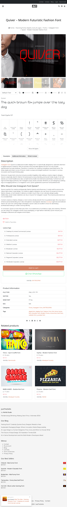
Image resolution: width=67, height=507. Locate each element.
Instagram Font (54, 28)
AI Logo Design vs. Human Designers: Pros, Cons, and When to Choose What (25, 430)
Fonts (45, 28)
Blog (52, 2)
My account (62, 2)
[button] (63, 56)
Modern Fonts (45, 313)
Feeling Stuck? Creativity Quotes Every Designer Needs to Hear (21, 424)
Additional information (19, 156)
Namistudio (11, 360)
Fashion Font (47, 311)
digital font (32, 311)
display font (39, 311)
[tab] (6, 156)
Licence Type (7, 228)
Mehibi (44, 397)
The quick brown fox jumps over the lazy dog (33, 105)
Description (6, 156)
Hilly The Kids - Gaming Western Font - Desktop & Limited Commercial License (18, 501)
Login (56, 2)
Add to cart (33, 268)
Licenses (6, 450)
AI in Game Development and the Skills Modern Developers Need (22, 435)
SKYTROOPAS (36, 280)
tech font (60, 313)
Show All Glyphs (33, 148)
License (41, 2)
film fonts (55, 311)
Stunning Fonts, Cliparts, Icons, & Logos (28, 28)
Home (12, 28)
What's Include (32, 156)
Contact (47, 2)
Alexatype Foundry (47, 360)
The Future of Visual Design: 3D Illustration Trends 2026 (18, 432)
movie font (53, 313)
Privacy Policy (8, 453)
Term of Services (9, 451)
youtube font (41, 315)
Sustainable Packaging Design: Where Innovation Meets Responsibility (23, 427)
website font (32, 315)
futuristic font (36, 313)
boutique (49, 202)
